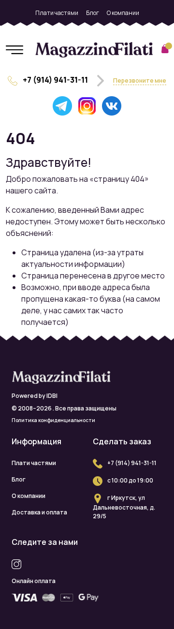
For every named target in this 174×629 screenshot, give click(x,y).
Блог (92, 13)
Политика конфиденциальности (53, 420)
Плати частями (56, 13)
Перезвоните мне (139, 80)
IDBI (52, 396)
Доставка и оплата (87, 29)
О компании (123, 13)
